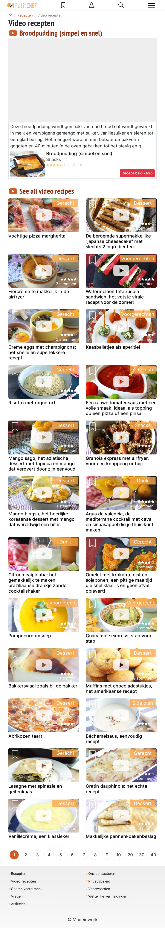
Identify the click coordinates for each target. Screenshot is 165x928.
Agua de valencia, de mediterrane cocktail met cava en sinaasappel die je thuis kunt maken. (119, 522)
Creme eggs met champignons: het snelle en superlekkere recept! (42, 352)
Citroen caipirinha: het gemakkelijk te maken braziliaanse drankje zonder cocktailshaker (38, 583)
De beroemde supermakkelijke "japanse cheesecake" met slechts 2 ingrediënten (118, 241)
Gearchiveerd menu (27, 889)
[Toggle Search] (121, 5)
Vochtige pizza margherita (37, 236)
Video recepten (23, 881)
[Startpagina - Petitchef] (10, 15)
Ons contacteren (101, 874)
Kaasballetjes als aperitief (113, 347)
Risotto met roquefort (31, 402)
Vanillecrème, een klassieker (38, 836)
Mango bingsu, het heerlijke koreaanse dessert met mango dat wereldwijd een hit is (41, 519)
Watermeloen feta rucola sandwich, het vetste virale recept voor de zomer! (115, 297)
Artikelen (18, 904)
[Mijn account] (91, 5)
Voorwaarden (99, 889)
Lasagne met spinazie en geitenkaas (35, 788)
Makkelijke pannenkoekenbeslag (121, 836)
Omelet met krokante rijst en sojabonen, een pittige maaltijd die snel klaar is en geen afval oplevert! (119, 583)
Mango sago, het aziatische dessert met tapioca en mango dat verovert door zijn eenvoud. (42, 464)
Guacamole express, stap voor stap (118, 638)
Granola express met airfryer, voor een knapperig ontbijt (117, 461)
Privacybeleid (99, 881)
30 (142, 854)
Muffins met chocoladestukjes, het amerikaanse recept (119, 688)
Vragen (17, 896)
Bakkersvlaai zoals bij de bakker (42, 686)
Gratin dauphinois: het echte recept (116, 788)
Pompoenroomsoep (29, 635)
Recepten (18, 874)
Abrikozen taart (25, 736)
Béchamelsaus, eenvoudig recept (114, 738)
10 (118, 854)
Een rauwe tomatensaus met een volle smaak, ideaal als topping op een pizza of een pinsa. (121, 408)
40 (153, 854)
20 (130, 854)
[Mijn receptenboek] (63, 5)
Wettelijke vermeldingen (107, 896)
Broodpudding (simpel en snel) (60, 33)
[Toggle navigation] (152, 5)
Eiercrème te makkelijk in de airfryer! (38, 294)
